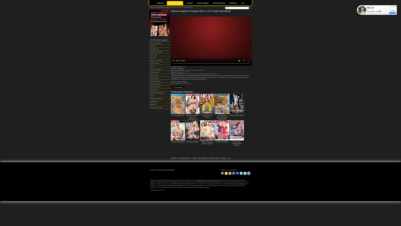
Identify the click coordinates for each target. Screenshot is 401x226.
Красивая (153, 104)
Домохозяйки (154, 75)
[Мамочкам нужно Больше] (207, 113)
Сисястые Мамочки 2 (178, 142)
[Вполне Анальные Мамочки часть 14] (207, 139)
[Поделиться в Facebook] (237, 173)
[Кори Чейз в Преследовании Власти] (237, 139)
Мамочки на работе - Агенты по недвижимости (192, 117)
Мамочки (181, 68)
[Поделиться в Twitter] (241, 173)
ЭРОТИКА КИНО (219, 3)
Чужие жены (154, 90)
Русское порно (154, 63)
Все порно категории (156, 107)
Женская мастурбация (157, 93)
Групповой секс (154, 72)
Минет (152, 95)
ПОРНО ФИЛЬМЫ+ (175, 3)
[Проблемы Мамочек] (193, 139)
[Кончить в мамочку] (222, 139)
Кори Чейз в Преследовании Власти (237, 143)
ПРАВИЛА (233, 3)
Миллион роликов (169, 170)
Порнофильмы (154, 49)
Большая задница (155, 69)
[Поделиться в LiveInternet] (248, 173)
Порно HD (153, 57)
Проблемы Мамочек (192, 142)
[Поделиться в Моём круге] (230, 173)
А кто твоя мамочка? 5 (177, 116)
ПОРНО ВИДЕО (203, 3)
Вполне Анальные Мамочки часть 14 (207, 142)
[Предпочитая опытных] (237, 113)
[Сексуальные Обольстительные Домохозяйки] (222, 113)
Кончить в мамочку (222, 142)
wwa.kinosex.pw (155, 190)
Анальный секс (154, 78)
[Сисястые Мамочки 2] (178, 139)
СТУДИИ (189, 3)
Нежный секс (154, 101)
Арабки (152, 66)
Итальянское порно (156, 52)
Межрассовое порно (156, 98)
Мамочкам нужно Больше (207, 116)
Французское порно (156, 60)
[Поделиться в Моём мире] (233, 173)
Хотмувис (153, 170)
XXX (242, 3)
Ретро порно (153, 55)
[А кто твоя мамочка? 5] (178, 113)
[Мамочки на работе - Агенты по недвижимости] (193, 113)
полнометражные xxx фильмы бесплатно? (209, 180)
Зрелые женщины (155, 84)
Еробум (160, 170)
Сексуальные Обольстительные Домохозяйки (222, 117)
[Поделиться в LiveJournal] (245, 173)
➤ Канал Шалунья (155, 43)
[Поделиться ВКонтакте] (222, 173)
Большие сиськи (155, 87)
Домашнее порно (155, 81)
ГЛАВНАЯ (160, 3)
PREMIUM (153, 46)
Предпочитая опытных (237, 115)
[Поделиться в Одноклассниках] (226, 173)
